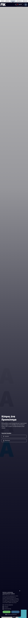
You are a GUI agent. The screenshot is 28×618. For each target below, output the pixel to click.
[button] (3, 605)
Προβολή (7, 436)
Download (7, 440)
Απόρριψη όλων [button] (15, 611)
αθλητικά (25, 1)
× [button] (19, 590)
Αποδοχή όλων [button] (6, 611)
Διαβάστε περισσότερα (12, 602)
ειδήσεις (7, 1)
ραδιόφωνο (19, 1)
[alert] (11, 603)
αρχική (2, 1)
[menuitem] (16, 5)
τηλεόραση (12, 1)
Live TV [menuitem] (20, 4)
